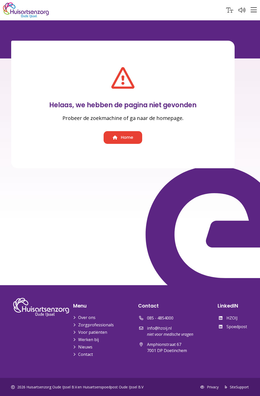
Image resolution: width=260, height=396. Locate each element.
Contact (85, 354)
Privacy (213, 387)
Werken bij (88, 339)
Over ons (86, 317)
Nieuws (85, 347)
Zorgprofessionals (96, 325)
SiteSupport (239, 387)
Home (126, 137)
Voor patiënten (92, 332)
